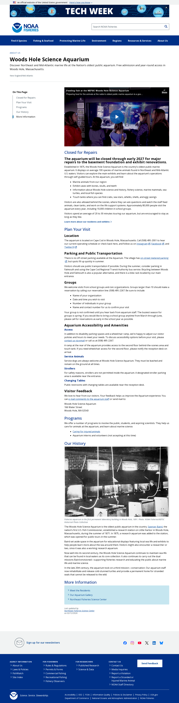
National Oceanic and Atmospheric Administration (114, 698)
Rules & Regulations (56, 665)
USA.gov (154, 694)
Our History (22, 112)
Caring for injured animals (86, 431)
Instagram (142, 243)
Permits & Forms (54, 669)
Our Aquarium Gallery (81, 595)
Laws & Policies (20, 669)
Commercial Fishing (56, 673)
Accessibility (70, 694)
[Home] (24, 26)
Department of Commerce (77, 698)
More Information (25, 116)
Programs (21, 107)
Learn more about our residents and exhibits (87, 221)
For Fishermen (50, 662)
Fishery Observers (55, 681)
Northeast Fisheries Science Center (88, 599)
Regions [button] (117, 40)
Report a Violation (120, 673)
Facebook (156, 243)
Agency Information (21, 662)
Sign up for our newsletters (43, 642)
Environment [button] (99, 40)
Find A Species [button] (19, 40)
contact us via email (74, 340)
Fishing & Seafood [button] (43, 40)
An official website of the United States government (53, 2)
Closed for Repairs (26, 97)
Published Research (88, 665)
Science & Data (86, 669)
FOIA (87, 694)
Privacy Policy (141, 694)
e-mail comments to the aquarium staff (89, 399)
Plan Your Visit (23, 102)
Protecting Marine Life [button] (72, 40)
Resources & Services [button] (139, 40)
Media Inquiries (119, 669)
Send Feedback (150, 663)
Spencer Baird (155, 526)
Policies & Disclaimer (122, 694)
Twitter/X (69, 247)
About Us (15, 52)
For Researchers (84, 662)
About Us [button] (163, 40)
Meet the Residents (80, 590)
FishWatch (18, 673)
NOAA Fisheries (147, 698)
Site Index (18, 677)
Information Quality (101, 694)
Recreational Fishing (56, 677)
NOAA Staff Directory (122, 684)
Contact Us (115, 662)
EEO (80, 694)
